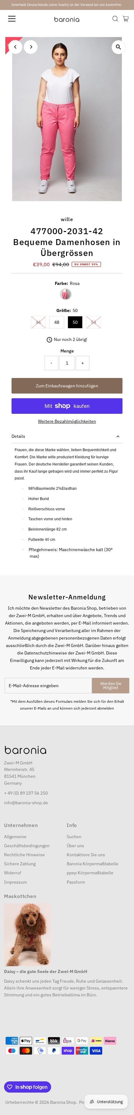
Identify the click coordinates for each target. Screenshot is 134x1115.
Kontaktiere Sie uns (86, 855)
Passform (76, 882)
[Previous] (15, 47)
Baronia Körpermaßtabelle (92, 864)
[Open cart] (126, 18)
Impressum (15, 882)
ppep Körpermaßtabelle (90, 873)
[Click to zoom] (119, 47)
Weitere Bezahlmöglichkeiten (67, 421)
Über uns (75, 845)
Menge (67, 351)
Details (18, 436)
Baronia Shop (63, 1102)
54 (96, 322)
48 (56, 322)
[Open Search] (115, 18)
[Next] (31, 47)
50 (75, 322)
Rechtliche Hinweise (24, 855)
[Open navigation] (18, 18)
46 (41, 322)
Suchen (74, 836)
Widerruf (12, 873)
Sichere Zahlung (20, 864)
